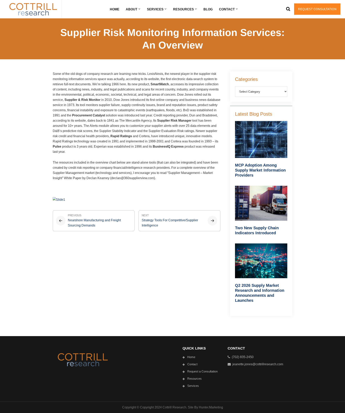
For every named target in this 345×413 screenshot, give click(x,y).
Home (191, 357)
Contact (192, 364)
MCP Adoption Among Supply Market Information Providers (260, 170)
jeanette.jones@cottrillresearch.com (257, 364)
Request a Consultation (202, 371)
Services (193, 385)
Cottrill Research (33, 9)
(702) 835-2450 (242, 357)
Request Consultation (317, 9)
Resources (194, 378)
